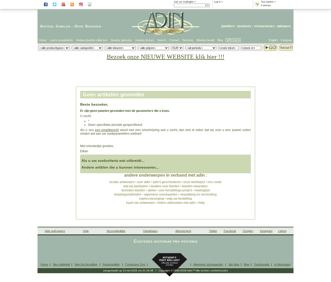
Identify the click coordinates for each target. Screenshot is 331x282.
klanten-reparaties (195, 186)
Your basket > (268, 2)
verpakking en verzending (198, 194)
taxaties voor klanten (165, 186)
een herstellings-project (175, 190)
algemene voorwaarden (161, 194)
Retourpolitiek (111, 264)
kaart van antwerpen (140, 203)
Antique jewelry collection (91, 40)
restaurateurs (264, 26)
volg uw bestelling (179, 198)
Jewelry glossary (121, 40)
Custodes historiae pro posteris (166, 241)
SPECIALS (233, 40)
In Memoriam (282, 264)
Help (201, 203)
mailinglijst (202, 190)
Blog (220, 40)
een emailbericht (107, 130)
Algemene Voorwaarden (208, 264)
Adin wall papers (55, 231)
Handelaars (150, 231)
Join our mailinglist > (185, 2)
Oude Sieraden (87, 26)
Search (161, 40)
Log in (217, 2)
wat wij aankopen (135, 186)
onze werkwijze (194, 182)
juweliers (228, 26)
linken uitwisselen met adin (176, 203)
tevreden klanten (133, 190)
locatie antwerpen (121, 182)
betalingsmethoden (127, 194)
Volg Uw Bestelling (85, 264)
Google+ (248, 231)
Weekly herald (205, 40)
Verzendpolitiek (116, 231)
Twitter (213, 231)
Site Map (233, 264)
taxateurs (244, 26)
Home (43, 40)
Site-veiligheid (61, 264)
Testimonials (261, 264)
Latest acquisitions (61, 40)
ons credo (215, 182)
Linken (282, 231)
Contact (174, 40)
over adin (143, 182)
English (273, 40)
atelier (152, 190)
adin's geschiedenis (167, 182)
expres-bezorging (151, 198)
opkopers (284, 26)
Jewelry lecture (144, 40)
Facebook (230, 231)
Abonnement (183, 231)
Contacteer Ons (135, 264)
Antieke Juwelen (55, 26)
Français (286, 40)
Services (187, 40)
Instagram (266, 231)
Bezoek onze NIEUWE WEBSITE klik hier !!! (165, 56)
